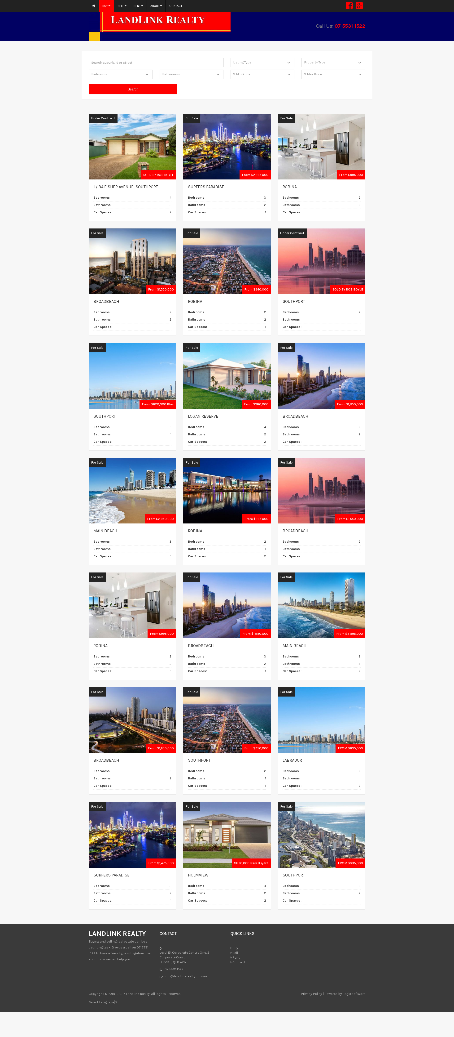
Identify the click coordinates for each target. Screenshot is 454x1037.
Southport (294, 301)
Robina (290, 186)
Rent (137, 6)
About (155, 6)
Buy (105, 6)
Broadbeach (106, 301)
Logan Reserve (203, 416)
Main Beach (105, 530)
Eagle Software (354, 994)
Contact (175, 6)
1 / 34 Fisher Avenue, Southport (125, 186)
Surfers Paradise (206, 186)
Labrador (292, 760)
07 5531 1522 (350, 26)
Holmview (198, 875)
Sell (121, 6)
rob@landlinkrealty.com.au (186, 976)
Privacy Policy (311, 994)
